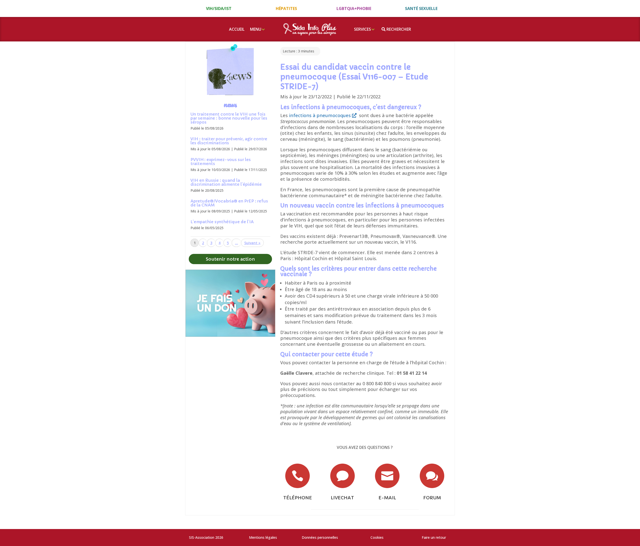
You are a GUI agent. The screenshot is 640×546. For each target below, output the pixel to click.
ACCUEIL (236, 29)
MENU (255, 29)
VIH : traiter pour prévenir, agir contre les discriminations (228, 140)
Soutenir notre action (230, 259)
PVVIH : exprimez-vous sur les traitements (220, 161)
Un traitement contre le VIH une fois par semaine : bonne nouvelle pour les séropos (228, 118)
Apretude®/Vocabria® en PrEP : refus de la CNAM (229, 202)
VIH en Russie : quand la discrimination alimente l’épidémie (226, 182)
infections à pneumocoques (320, 115)
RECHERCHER (398, 29)
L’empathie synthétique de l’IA (222, 221)
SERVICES (362, 29)
